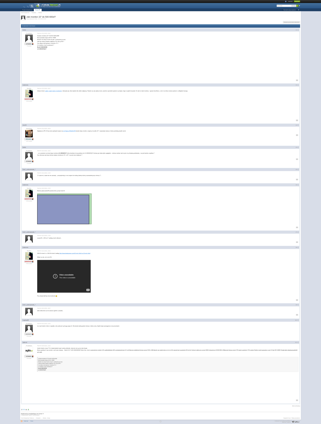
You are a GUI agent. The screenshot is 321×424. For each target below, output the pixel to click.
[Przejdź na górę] (160, 421)
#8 (296, 247)
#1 (296, 30)
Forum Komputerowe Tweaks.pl (27, 418)
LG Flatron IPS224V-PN (69, 131)
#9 (296, 304)
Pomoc (31, 421)
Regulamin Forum (287, 418)
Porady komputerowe (27, 10)
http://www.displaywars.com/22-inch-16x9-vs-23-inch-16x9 (75, 253)
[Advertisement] (87, 65)
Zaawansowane (299, 5)
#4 (296, 147)
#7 (296, 232)
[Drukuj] (26, 409)
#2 (296, 85)
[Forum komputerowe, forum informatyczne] (42, 5)
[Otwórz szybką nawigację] (298, 10)
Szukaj (48, 418)
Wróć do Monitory (296, 406)
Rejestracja (297, 1)
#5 (296, 169)
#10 (296, 320)
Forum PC (37, 10)
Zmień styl (26, 421)
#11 (296, 342)
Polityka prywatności (295, 418)
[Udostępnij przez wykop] (21, 409)
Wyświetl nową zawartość (289, 10)
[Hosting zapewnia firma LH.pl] (287, 421)
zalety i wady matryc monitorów (53, 91)
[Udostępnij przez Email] (24, 409)
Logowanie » (290, 1)
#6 (296, 184)
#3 (296, 125)
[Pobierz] (28, 409)
